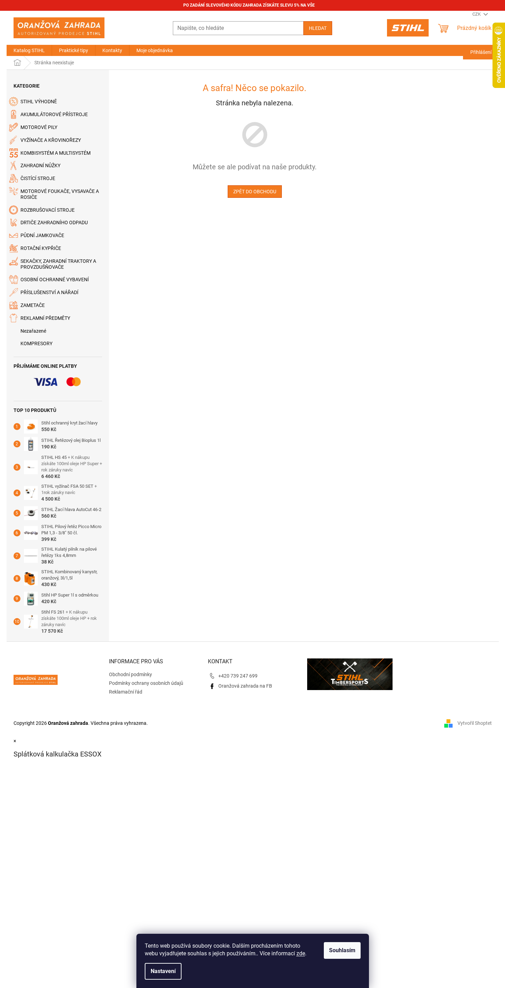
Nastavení (163, 971)
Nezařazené (33, 331)
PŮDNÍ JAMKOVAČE (42, 235)
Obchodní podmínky (130, 674)
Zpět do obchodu (254, 191)
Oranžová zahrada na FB (245, 686)
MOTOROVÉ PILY (38, 127)
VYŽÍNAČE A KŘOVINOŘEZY (50, 140)
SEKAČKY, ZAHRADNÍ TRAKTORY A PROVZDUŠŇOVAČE (58, 264)
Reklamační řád (125, 692)
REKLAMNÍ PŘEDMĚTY (45, 318)
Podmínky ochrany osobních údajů (146, 683)
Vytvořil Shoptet (474, 723)
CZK (477, 14)
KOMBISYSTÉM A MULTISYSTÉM (55, 153)
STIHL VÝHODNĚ (38, 101)
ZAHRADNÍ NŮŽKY (40, 165)
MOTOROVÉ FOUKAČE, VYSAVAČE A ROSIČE (59, 194)
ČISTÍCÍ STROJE (37, 178)
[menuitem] (29, 50)
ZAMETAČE (32, 305)
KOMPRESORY (36, 343)
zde (300, 953)
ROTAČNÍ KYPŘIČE (40, 248)
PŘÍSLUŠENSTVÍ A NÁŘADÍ (49, 292)
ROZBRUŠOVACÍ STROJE (47, 210)
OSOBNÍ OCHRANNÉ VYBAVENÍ (54, 279)
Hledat (318, 28)
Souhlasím (342, 950)
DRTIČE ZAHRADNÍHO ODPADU (54, 222)
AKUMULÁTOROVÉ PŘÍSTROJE (54, 114)
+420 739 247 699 (238, 676)
